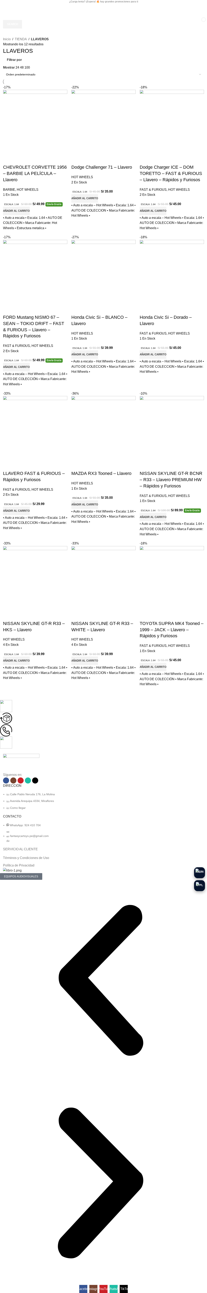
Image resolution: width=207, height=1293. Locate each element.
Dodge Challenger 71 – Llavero (101, 167)
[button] (16, 211)
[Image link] (21, 763)
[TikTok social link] (35, 780)
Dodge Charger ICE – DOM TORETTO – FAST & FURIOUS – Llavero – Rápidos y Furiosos (171, 173)
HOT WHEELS (27, 189)
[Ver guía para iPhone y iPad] (199, 885)
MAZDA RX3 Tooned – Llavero (101, 473)
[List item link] (103, 801)
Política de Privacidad (18, 865)
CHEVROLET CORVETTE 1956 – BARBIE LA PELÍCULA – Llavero (35, 173)
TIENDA (21, 39)
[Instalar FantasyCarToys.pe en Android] (199, 872)
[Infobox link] (100, 706)
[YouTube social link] (21, 780)
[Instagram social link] (13, 780)
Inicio (7, 39)
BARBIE (9, 189)
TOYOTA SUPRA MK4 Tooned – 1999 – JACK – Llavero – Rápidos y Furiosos (171, 630)
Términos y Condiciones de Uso (26, 858)
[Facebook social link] (6, 780)
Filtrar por (14, 59)
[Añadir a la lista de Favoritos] (19, 159)
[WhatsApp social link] (28, 780)
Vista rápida (8, 159)
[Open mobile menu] (7, 7)
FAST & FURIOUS (153, 189)
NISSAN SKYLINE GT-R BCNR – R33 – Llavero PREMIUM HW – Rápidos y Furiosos (171, 479)
